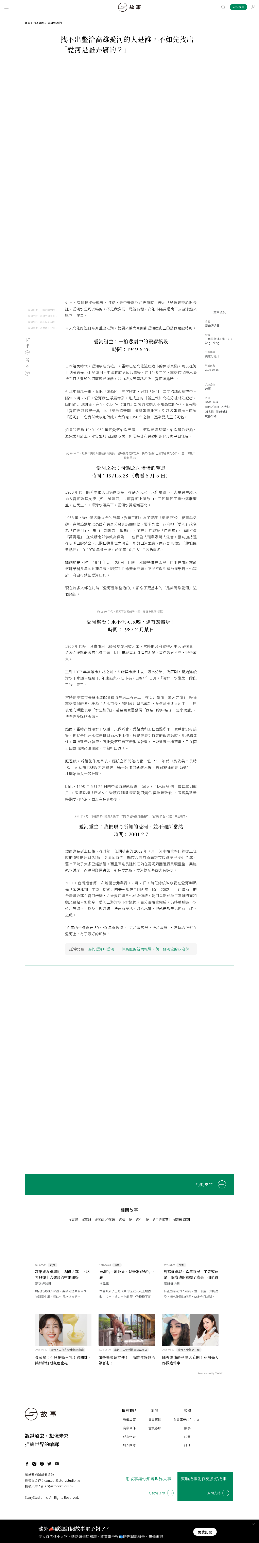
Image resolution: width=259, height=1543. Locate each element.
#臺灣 (74, 1219)
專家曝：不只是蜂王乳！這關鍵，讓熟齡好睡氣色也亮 (63, 1360)
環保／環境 (212, 407)
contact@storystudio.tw (62, 1480)
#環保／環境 (105, 1219)
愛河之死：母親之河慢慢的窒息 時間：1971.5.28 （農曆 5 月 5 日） (42, 316)
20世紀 (225, 407)
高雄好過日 (212, 325)
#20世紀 (125, 1219)
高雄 (215, 402)
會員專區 (154, 1419)
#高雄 (86, 1219)
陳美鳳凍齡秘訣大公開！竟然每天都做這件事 (190, 1360)
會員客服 (154, 1428)
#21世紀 (142, 1219)
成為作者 (129, 1436)
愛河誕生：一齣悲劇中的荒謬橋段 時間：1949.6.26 (42, 310)
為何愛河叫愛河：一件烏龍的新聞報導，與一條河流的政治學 (138, 948)
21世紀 (209, 412)
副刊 (187, 1444)
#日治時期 (161, 1219)
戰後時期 (211, 416)
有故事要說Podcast (187, 1419)
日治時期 (221, 412)
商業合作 (129, 1428)
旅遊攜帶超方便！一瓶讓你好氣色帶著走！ (127, 1360)
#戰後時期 (181, 1219)
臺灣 (208, 402)
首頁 (28, 23)
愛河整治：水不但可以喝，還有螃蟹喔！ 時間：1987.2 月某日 (42, 322)
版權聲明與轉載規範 (39, 1474)
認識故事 (129, 1419)
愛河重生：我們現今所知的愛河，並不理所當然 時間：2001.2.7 (42, 328)
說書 (187, 1436)
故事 (208, 388)
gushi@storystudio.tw (57, 1486)
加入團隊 (129, 1444)
